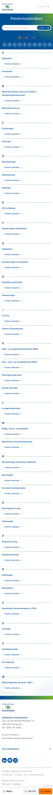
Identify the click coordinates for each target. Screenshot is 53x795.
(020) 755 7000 (13, 727)
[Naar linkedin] (4, 760)
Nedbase (17, 784)
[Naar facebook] (9, 760)
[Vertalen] (26, 38)
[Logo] (7, 6)
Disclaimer (7, 775)
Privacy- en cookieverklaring (29, 775)
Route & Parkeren (10, 735)
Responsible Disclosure (13, 780)
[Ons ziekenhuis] (26, 749)
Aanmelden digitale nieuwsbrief (17, 738)
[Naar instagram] (15, 760)
